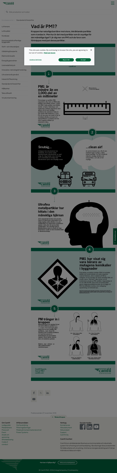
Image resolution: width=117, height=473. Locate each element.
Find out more (49, 53)
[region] (59, 56)
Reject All (66, 60)
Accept (83, 60)
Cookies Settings (35, 60)
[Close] (91, 50)
